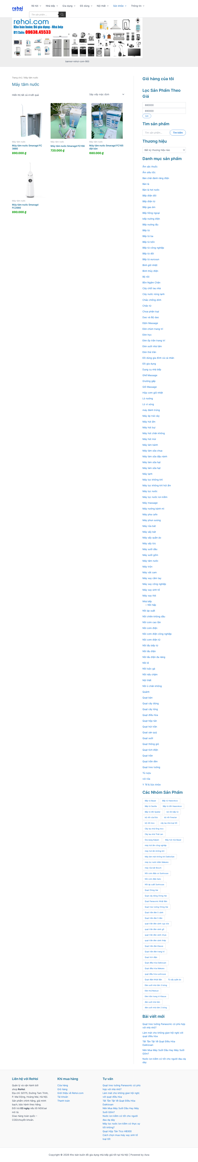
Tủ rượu (146, 773)
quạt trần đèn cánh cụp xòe (157, 924)
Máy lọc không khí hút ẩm (156, 485)
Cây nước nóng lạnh (153, 294)
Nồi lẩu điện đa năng (153, 657)
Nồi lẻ (145, 662)
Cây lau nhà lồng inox (154, 829)
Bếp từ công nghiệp (153, 247)
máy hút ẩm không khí (154, 851)
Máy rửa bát (149, 526)
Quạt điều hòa (150, 715)
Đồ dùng (84, 5)
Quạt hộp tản (149, 720)
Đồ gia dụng (149, 363)
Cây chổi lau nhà (151, 288)
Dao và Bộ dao (150, 317)
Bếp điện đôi (149, 195)
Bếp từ (146, 230)
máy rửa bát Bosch (153, 868)
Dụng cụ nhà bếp (151, 369)
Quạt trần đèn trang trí (155, 952)
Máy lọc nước (149, 491)
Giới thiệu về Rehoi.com (70, 1093)
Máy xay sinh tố (151, 589)
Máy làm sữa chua (152, 450)
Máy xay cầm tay (151, 578)
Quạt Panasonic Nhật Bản (156, 901)
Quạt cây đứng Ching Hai (156, 896)
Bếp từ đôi (148, 253)
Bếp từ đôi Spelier (152, 812)
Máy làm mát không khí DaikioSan (159, 857)
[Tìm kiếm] (62, 14)
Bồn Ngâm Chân (151, 282)
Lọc (146, 116)
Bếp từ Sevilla (151, 806)
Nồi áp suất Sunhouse (154, 884)
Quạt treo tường (151, 767)
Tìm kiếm (178, 132)
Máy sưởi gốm (150, 555)
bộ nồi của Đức (151, 817)
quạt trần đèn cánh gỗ (154, 929)
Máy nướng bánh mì (153, 508)
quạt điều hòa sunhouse (155, 974)
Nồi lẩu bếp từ (150, 645)
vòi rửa (146, 778)
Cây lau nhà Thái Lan (154, 834)
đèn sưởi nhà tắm (152, 1002)
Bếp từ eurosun (150, 259)
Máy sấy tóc (149, 543)
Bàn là (145, 183)
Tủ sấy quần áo (174, 980)
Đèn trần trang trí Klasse (155, 996)
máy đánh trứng (151, 410)
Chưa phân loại (150, 311)
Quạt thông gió (150, 744)
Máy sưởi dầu (149, 549)
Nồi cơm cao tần (151, 622)
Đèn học (147, 334)
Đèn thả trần (149, 352)
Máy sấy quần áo (151, 537)
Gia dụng (67, 5)
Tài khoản (62, 1096)
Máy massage (150, 502)
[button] (39, 6)
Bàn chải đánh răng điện (155, 178)
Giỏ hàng (62, 1089)
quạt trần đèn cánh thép (155, 940)
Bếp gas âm (148, 207)
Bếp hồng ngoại (151, 212)
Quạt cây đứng (150, 703)
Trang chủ (17, 77)
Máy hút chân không (153, 433)
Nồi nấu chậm (150, 674)
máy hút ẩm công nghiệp (156, 845)
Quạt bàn (147, 697)
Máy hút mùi (149, 439)
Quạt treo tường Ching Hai (156, 907)
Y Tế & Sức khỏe (151, 784)
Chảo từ (146, 305)
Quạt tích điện (150, 749)
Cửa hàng (62, 1085)
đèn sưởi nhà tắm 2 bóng (156, 1007)
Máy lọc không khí (152, 479)
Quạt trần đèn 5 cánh (154, 912)
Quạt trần (147, 755)
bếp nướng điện (151, 218)
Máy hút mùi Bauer (173, 840)
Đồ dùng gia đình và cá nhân (158, 357)
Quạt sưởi (147, 738)
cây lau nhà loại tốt (169, 823)
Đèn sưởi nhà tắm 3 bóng (156, 985)
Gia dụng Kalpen (152, 840)
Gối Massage (149, 386)
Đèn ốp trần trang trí (153, 340)
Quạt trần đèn (150, 761)
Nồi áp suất (148, 610)
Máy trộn (147, 566)
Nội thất (101, 5)
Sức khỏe (118, 5)
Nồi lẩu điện (149, 651)
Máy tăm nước (150, 560)
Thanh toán (63, 1100)
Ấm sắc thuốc (150, 166)
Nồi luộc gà (148, 668)
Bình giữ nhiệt (149, 265)
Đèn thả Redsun (152, 991)
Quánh (145, 691)
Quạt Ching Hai (151, 890)
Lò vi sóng (148, 404)
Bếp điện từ (148, 201)
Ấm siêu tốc (149, 172)
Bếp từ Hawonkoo (170, 801)
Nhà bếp (50, 5)
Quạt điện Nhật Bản (153, 980)
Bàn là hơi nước (150, 189)
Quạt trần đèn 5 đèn (153, 918)
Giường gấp (149, 381)
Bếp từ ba (147, 236)
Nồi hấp (152, 604)
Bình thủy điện (150, 270)
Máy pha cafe (149, 514)
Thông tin (136, 5)
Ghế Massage (149, 375)
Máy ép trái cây (151, 415)
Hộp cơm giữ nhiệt (152, 392)
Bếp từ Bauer (150, 801)
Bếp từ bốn (148, 241)
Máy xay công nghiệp (154, 584)
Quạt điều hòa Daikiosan (155, 963)
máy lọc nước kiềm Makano (157, 862)
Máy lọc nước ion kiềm (154, 497)
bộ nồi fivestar (170, 817)
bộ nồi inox (150, 823)
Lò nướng (147, 398)
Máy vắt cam (149, 572)
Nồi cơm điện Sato (153, 879)
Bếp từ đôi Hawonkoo (172, 806)
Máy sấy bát (149, 531)
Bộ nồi (145, 276)
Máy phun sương (151, 520)
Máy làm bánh (150, 444)
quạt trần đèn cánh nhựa (155, 935)
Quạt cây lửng (150, 709)
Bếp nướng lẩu (150, 224)
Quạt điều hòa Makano (155, 968)
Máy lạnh (147, 473)
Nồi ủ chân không (152, 686)
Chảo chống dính (151, 299)
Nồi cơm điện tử (151, 639)
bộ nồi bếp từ (172, 812)
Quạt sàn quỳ (149, 732)
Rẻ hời (34, 5)
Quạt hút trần (149, 726)
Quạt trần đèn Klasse (154, 946)
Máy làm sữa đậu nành (154, 456)
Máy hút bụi (148, 427)
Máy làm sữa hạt (151, 462)
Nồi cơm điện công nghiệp (157, 633)
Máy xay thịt (149, 595)
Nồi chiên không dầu (153, 616)
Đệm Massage (150, 323)
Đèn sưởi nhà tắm (152, 346)
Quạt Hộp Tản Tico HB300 (117, 1131)
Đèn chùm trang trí (152, 328)
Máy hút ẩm (148, 421)
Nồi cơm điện (149, 628)
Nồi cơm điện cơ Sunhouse (156, 873)
